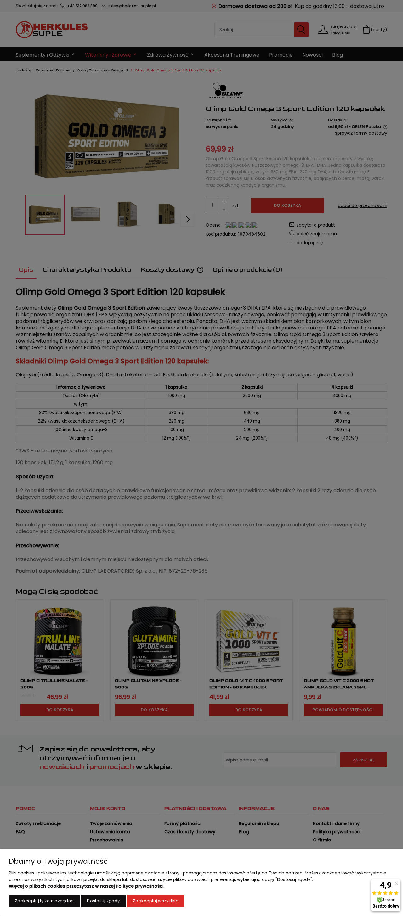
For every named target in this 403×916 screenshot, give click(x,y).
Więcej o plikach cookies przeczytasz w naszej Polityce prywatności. (86, 886)
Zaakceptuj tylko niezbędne (44, 901)
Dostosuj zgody (103, 901)
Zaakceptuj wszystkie (156, 901)
